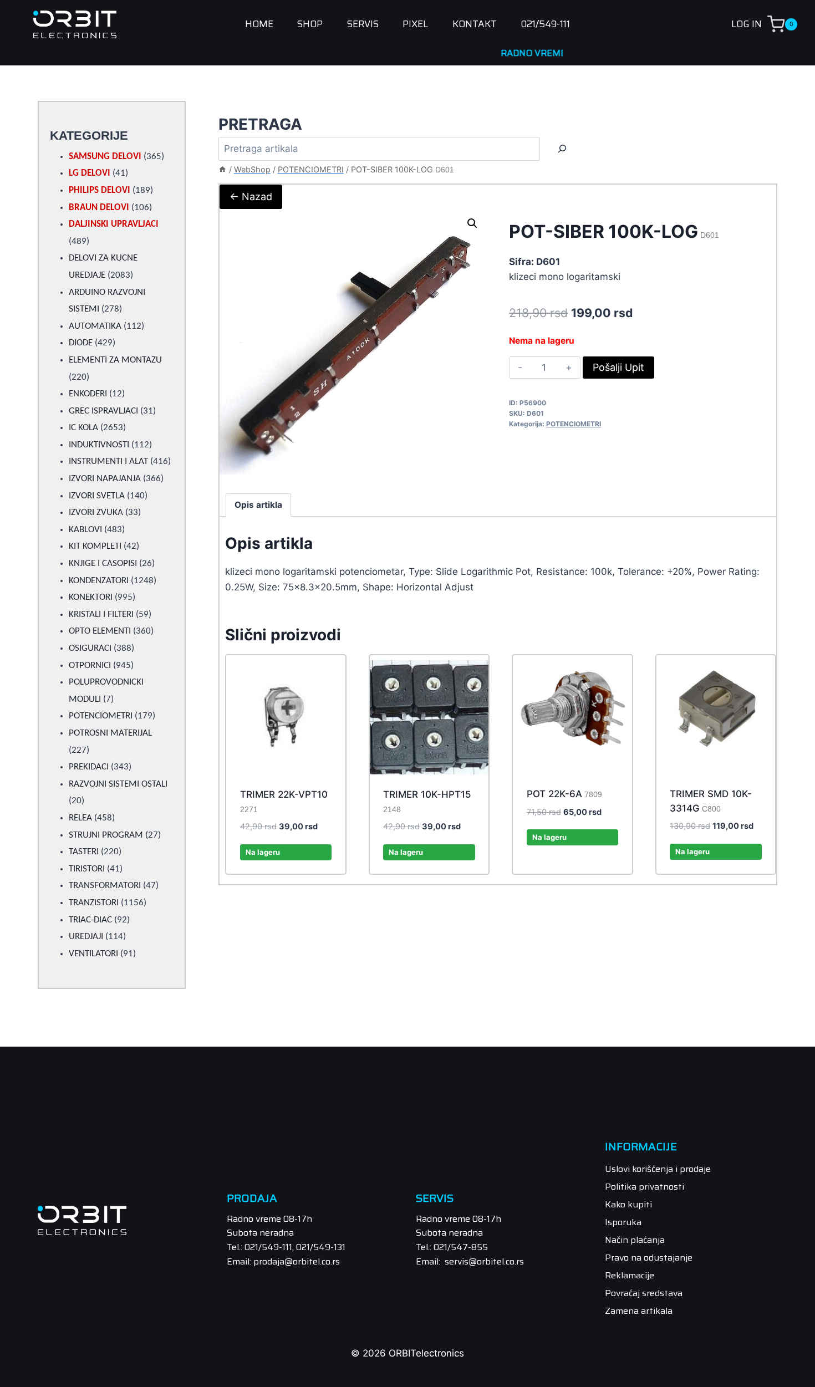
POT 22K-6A (564, 793)
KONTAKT (474, 24)
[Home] (222, 169)
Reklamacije (629, 1275)
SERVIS (363, 24)
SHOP (310, 24)
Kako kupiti (628, 1204)
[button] (472, 223)
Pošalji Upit (618, 367)
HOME (259, 24)
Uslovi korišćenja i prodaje (658, 1169)
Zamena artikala (639, 1311)
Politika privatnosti (644, 1187)
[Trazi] (562, 149)
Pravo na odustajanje (648, 1257)
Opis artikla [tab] (258, 504)
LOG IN (746, 24)
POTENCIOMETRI (573, 424)
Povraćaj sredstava (643, 1293)
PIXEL (415, 24)
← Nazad (251, 196)
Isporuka (623, 1222)
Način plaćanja (635, 1240)
